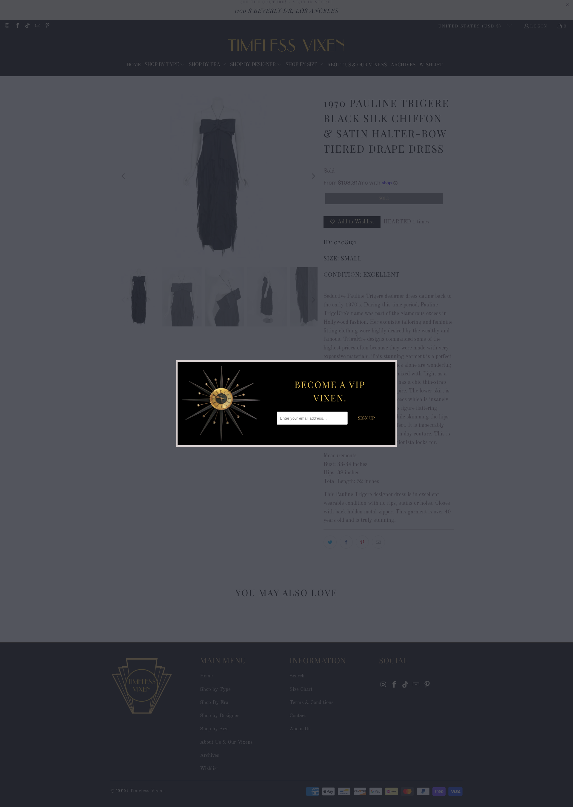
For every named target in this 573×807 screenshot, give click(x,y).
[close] (390, 367)
